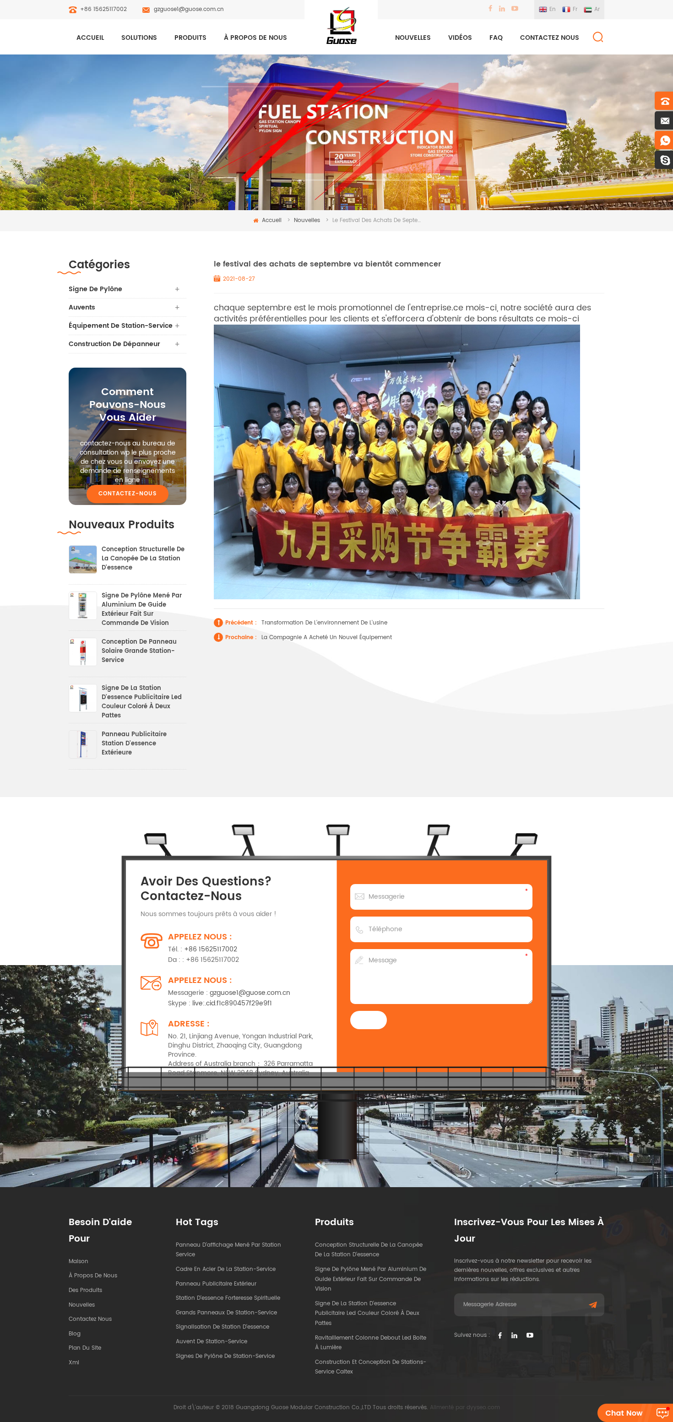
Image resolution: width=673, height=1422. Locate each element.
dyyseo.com (483, 1407)
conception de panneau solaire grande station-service (139, 651)
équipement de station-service (121, 325)
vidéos (460, 38)
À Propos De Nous (255, 38)
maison (78, 1261)
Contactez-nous (127, 493)
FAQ (496, 38)
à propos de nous (93, 1275)
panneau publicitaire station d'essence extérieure (134, 744)
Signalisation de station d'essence (222, 1327)
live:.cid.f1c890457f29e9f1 (232, 1003)
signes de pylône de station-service (225, 1356)
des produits (85, 1290)
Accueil (90, 38)
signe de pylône (95, 289)
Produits (190, 38)
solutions (139, 38)
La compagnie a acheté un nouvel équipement (326, 637)
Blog (75, 1334)
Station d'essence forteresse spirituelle (228, 1298)
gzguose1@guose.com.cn (189, 9)
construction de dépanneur (114, 344)
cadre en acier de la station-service (226, 1269)
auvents (82, 307)
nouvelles (413, 38)
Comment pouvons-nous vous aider (127, 405)
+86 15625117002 (103, 9)
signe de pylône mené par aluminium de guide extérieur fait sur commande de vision (142, 605)
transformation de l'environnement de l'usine (324, 623)
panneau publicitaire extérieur (216, 1284)
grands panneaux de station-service (226, 1312)
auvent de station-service (211, 1341)
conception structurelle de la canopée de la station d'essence (143, 559)
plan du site (85, 1348)
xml (74, 1362)
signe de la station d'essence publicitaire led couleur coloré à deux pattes (142, 697)
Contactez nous (549, 38)
